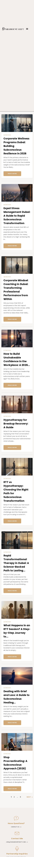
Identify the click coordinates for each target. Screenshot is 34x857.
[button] (27, 28)
